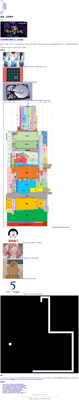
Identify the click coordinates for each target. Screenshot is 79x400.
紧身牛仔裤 (4, 379)
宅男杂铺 (4, 6)
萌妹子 (23, 379)
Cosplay (11, 377)
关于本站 (46, 394)
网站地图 (42, 394)
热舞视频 (65, 377)
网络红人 (14, 379)
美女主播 (17, 379)
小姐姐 (42, 377)
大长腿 (25, 377)
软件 (31, 379)
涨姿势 (61, 377)
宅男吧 (4, 3)
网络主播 (9, 379)
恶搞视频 (48, 377)
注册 (1, 13)
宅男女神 (33, 377)
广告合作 (33, 394)
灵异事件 (24, 47)
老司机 (20, 379)
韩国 (33, 379)
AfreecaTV (2, 377)
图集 (22, 377)
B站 (4, 377)
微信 (44, 377)
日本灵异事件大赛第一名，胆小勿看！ (12, 39)
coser (9, 377)
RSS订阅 (2, 11)
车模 (30, 379)
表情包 (26, 379)
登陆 (1, 12)
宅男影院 (4, 4)
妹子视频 (4, 7)
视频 (28, 379)
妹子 (27, 377)
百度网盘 (73, 377)
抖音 (51, 377)
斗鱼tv (55, 377)
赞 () (18, 47)
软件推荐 (4, 5)
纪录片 (7, 379)
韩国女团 (35, 379)
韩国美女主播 (40, 379)
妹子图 (30, 377)
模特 (59, 377)
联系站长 (39, 394)
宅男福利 (37, 377)
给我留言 (36, 394)
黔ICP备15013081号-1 (36, 398)
